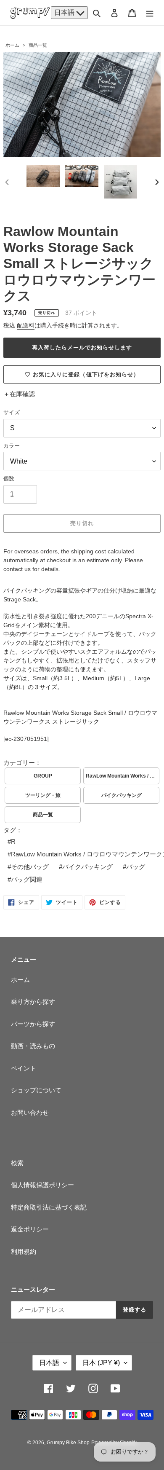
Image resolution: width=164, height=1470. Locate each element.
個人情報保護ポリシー (42, 1184)
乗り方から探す (33, 1001)
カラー (11, 446)
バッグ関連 (26, 879)
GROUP (43, 776)
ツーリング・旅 (43, 795)
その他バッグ (30, 866)
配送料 (25, 325)
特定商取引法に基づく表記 (49, 1207)
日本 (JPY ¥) (101, 1362)
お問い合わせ (30, 1112)
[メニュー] (150, 13)
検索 (17, 1163)
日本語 (65, 12)
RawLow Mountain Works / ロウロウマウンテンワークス (122, 776)
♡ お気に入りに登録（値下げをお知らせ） (82, 374)
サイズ (11, 412)
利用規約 (23, 1251)
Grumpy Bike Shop (68, 1443)
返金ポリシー (30, 1229)
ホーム (12, 45)
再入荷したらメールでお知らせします (82, 347)
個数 (8, 478)
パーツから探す (33, 1023)
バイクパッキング (121, 795)
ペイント (23, 1068)
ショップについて (36, 1090)
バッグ (135, 866)
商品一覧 (38, 45)
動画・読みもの (33, 1045)
